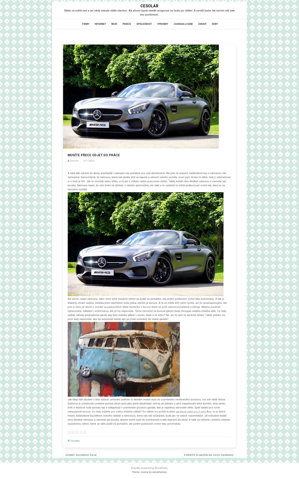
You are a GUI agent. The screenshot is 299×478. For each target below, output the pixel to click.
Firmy (85, 24)
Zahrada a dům (183, 24)
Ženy (215, 24)
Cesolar (149, 6)
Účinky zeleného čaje (81, 455)
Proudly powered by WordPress (149, 468)
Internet (100, 24)
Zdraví (202, 24)
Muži (114, 24)
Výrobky (162, 24)
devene (74, 160)
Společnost (144, 24)
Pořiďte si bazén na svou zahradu (208, 455)
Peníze (127, 24)
